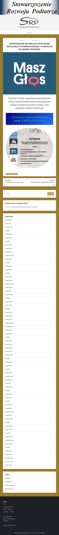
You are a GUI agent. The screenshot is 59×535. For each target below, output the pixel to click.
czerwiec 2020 (9, 419)
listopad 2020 (8, 408)
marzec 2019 (8, 450)
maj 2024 (7, 298)
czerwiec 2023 (9, 333)
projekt (10, 509)
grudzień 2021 (9, 372)
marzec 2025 (8, 269)
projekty (6, 511)
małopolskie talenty (9, 507)
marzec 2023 (8, 340)
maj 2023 (7, 337)
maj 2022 (7, 358)
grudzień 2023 (9, 316)
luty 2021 (7, 401)
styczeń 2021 (8, 404)
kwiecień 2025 (9, 266)
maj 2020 (7, 422)
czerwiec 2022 (9, 355)
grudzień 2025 (9, 248)
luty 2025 (7, 273)
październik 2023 (9, 323)
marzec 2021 (8, 397)
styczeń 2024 (8, 312)
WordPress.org (9, 488)
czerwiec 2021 (9, 387)
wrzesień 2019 (9, 443)
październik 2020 (9, 411)
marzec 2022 (8, 365)
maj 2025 (7, 262)
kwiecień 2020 (9, 426)
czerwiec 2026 (9, 227)
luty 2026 (7, 241)
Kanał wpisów (8, 481)
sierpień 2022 (8, 351)
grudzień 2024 (9, 280)
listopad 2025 (8, 252)
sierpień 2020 (8, 415)
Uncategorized (11, 173)
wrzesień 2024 (9, 287)
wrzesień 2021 (9, 379)
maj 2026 (7, 230)
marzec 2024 (8, 305)
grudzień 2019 (9, 436)
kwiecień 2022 (9, 362)
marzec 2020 (8, 429)
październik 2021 (9, 376)
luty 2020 (7, 433)
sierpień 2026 (8, 220)
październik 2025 (9, 255)
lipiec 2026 (8, 223)
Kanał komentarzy (9, 485)
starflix (13, 525)
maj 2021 (7, 390)
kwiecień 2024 (9, 301)
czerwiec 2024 (9, 294)
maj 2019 (7, 447)
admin (24, 40)
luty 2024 (7, 308)
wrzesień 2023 (9, 326)
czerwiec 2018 (9, 461)
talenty (12, 511)
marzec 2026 (8, 237)
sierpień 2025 (8, 259)
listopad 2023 (8, 319)
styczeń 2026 (8, 245)
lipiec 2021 (8, 383)
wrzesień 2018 (9, 458)
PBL (5, 509)
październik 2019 (9, 440)
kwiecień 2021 (9, 394)
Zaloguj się (8, 478)
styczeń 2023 (8, 344)
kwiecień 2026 (9, 234)
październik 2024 (9, 284)
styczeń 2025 (8, 276)
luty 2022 (7, 369)
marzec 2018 (8, 465)
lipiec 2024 (8, 291)
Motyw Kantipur (41, 533)
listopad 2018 (8, 454)
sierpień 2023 (8, 330)
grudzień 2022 (9, 348)
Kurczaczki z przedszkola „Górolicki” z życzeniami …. (25, 207)
